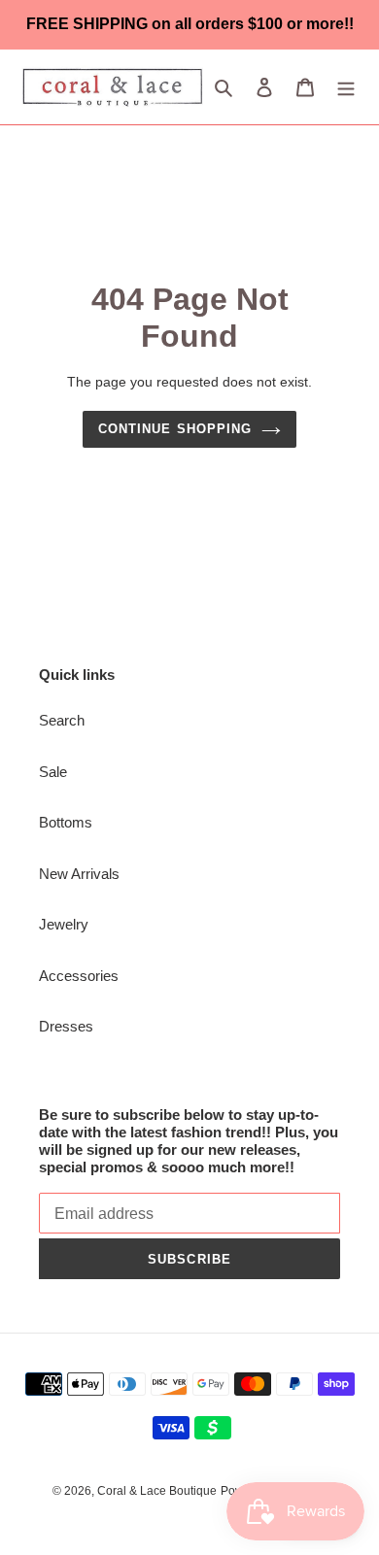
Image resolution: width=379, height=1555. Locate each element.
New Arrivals (79, 873)
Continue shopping (175, 429)
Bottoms (65, 822)
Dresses (66, 1026)
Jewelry (63, 924)
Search (62, 720)
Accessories (79, 975)
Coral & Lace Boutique (157, 1491)
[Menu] (346, 87)
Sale (53, 771)
